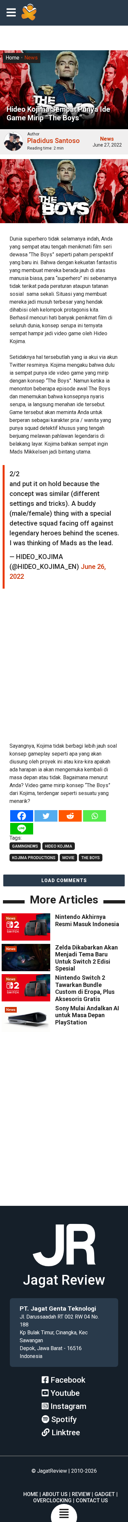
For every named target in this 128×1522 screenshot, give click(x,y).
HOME (30, 1494)
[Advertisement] (64, 669)
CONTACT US (92, 1500)
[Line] (21, 828)
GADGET (105, 1494)
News (31, 58)
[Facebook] (21, 816)
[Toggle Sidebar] (13, 13)
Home (12, 58)
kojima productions (33, 857)
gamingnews (25, 846)
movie (68, 857)
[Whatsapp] (94, 816)
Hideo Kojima (58, 846)
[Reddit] (70, 816)
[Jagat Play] (29, 12)
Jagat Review (64, 1280)
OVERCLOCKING (52, 1500)
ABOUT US (55, 1494)
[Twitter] (45, 816)
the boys (90, 857)
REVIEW (81, 1494)
